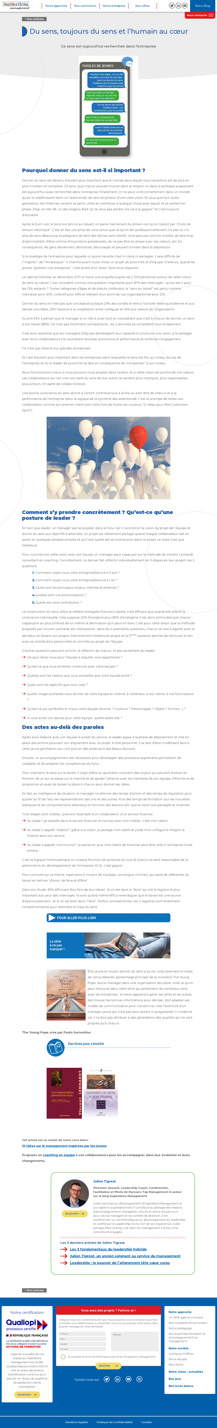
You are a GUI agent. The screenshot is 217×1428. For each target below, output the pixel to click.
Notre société (179, 1348)
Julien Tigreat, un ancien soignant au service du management (125, 1256)
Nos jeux (175, 1379)
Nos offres (142, 5)
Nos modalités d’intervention (188, 1323)
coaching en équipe (59, 1155)
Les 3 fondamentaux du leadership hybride (108, 1249)
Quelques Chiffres (181, 1353)
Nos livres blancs (181, 1386)
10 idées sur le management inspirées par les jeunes (64, 1146)
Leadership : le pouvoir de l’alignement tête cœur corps (120, 1263)
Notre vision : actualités (186, 1371)
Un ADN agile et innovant (186, 1317)
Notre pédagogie (180, 1328)
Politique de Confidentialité (115, 1422)
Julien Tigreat (104, 1181)
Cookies (146, 1422)
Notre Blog (202, 5)
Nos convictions (85, 5)
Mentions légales (76, 1422)
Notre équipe (178, 1359)
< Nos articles (34, 19)
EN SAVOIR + (72, 1213)
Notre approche (56, 5)
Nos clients (176, 1364)
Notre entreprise (114, 5)
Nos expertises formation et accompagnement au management (187, 1337)
